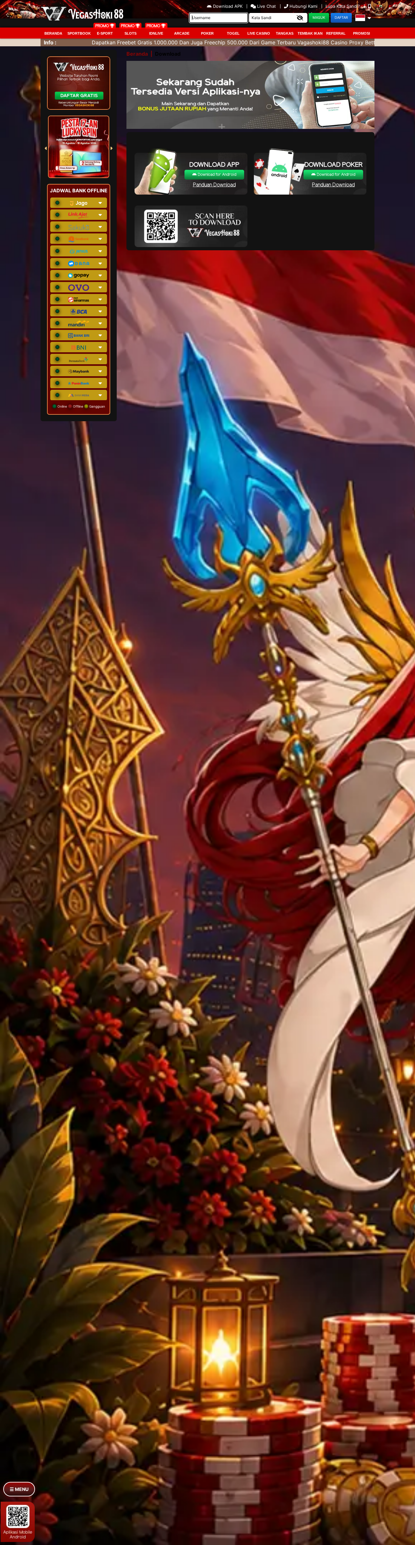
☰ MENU (19, 1489)
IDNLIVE (156, 33)
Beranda (53, 33)
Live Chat (266, 6)
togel (233, 33)
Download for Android (216, 174)
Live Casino (258, 33)
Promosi (361, 33)
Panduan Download (214, 185)
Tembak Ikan (310, 33)
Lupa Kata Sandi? (343, 6)
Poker (207, 33)
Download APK (228, 6)
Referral (336, 33)
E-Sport (105, 33)
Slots (130, 33)
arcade (181, 33)
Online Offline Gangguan (80, 406)
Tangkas (284, 33)
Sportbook (79, 33)
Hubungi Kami (303, 6)
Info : (50, 42)
